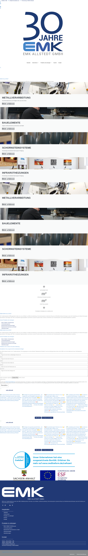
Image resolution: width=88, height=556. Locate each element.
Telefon (1, 364)
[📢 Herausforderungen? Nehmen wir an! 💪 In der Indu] (55, 405)
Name (1, 352)
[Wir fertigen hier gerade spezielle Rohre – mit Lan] (33, 405)
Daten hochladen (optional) (6, 377)
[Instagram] (44, 3)
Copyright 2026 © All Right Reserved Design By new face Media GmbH (17, 552)
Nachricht (2, 368)
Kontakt (59, 62)
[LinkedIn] (44, 6)
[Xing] (44, 8)
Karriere (55, 62)
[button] (0, 67)
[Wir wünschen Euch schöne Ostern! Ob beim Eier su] (11, 405)
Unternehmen (34, 62)
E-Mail (1, 360)
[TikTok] (44, 5)
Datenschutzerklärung (10, 381)
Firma (1, 356)
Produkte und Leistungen (45, 62)
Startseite (28, 62)
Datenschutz (2, 379)
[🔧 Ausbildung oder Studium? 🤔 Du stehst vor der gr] (77, 405)
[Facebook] (44, 2)
